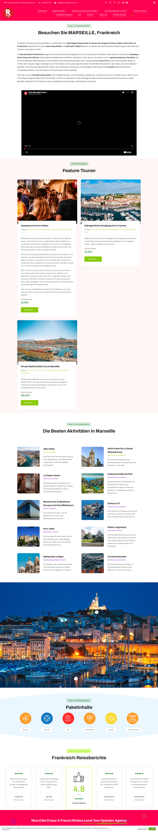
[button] (96, 612)
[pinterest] (114, 2)
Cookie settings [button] (142, 829)
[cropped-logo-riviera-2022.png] (8, 8)
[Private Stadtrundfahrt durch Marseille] (47, 322)
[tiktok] (119, 2)
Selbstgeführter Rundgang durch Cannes (105, 225)
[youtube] (123, 2)
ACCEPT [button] (152, 828)
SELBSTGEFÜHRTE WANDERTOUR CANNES (113, 229)
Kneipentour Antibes (34, 229)
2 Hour (93, 229)
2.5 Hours (31, 370)
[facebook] (105, 2)
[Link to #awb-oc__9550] (154, 3)
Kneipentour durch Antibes (34, 225)
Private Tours (61, 229)
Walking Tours (25, 373)
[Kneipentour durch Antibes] (47, 181)
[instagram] (110, 2)
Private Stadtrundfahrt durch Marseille (40, 366)
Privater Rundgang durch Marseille (56, 370)
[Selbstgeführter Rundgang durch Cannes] (111, 181)
